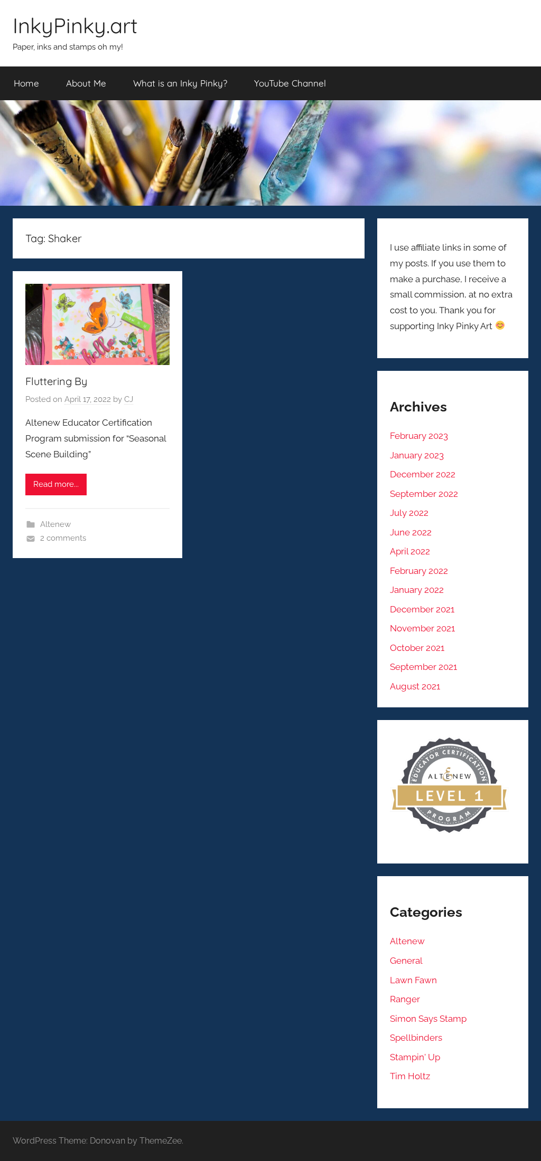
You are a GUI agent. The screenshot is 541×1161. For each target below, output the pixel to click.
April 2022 (410, 551)
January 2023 (417, 455)
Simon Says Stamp (428, 1018)
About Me (86, 83)
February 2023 (419, 435)
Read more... (56, 484)
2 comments (63, 538)
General (406, 960)
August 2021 (415, 686)
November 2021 (422, 628)
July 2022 (409, 512)
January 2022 (417, 589)
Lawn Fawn (413, 980)
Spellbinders (416, 1037)
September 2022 (424, 493)
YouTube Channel (290, 83)
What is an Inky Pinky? (180, 83)
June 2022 (411, 532)
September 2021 (423, 666)
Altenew (55, 524)
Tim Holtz (410, 1076)
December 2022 (422, 474)
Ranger (405, 999)
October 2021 (417, 647)
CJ (128, 399)
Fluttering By (56, 381)
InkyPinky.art (75, 25)
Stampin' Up (415, 1057)
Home (26, 83)
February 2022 (419, 570)
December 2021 (422, 609)
